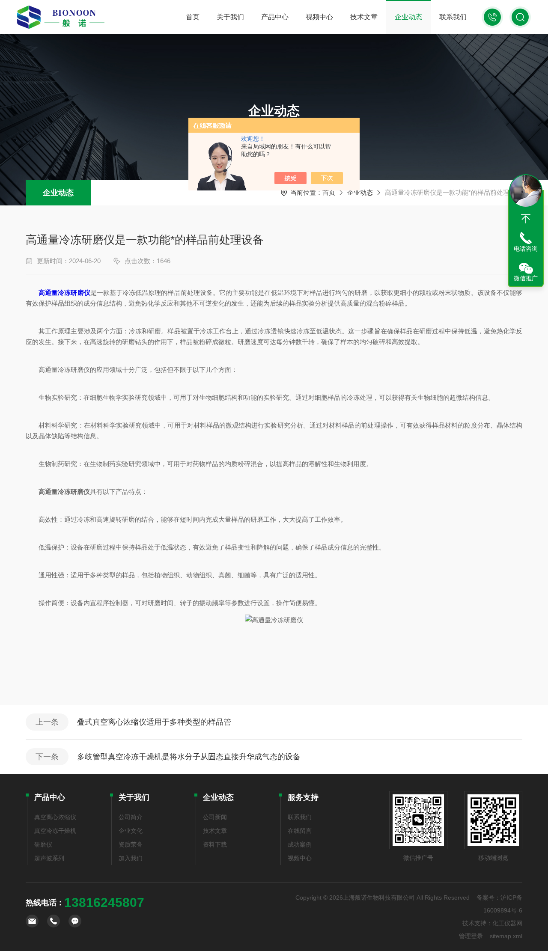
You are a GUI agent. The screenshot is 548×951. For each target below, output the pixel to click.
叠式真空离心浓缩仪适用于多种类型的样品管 (154, 722)
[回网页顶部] (526, 218)
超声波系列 (49, 858)
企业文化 (131, 830)
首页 (193, 17)
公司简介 (131, 817)
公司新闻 (215, 817)
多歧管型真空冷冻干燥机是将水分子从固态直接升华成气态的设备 (189, 756)
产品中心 (275, 17)
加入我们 (131, 858)
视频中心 (319, 17)
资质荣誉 (131, 844)
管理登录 (471, 936)
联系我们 (453, 17)
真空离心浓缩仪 (55, 817)
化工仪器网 (507, 923)
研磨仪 (43, 844)
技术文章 (364, 17)
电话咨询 (526, 248)
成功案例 (300, 844)
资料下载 (215, 844)
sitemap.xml (506, 936)
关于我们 (230, 17)
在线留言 (300, 830)
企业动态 (408, 17)
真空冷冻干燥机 (55, 830)
